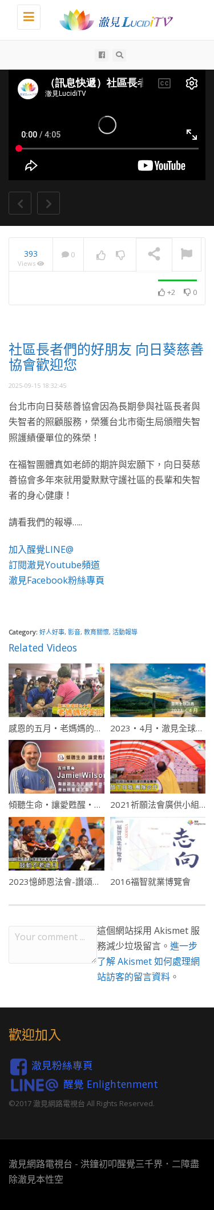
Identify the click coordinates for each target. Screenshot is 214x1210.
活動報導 (125, 632)
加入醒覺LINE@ (41, 549)
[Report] (186, 255)
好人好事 (51, 632)
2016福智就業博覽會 (150, 881)
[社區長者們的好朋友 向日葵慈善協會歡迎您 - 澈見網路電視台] (113, 20)
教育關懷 (96, 632)
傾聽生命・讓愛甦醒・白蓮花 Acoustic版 (86, 804)
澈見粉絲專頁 (62, 1065)
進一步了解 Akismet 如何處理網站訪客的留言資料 (148, 961)
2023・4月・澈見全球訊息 (161, 728)
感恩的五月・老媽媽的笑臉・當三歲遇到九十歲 (98, 728)
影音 (74, 632)
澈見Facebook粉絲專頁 (56, 580)
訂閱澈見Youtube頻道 (54, 565)
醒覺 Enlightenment (110, 1083)
